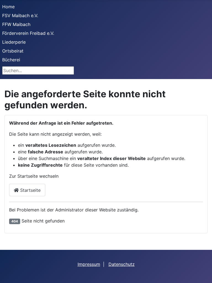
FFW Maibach (16, 24)
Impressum (89, 264)
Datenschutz (121, 264)
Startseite (30, 190)
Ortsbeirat (12, 51)
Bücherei (11, 59)
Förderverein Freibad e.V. (28, 33)
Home (8, 6)
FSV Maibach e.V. (20, 15)
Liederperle (14, 42)
